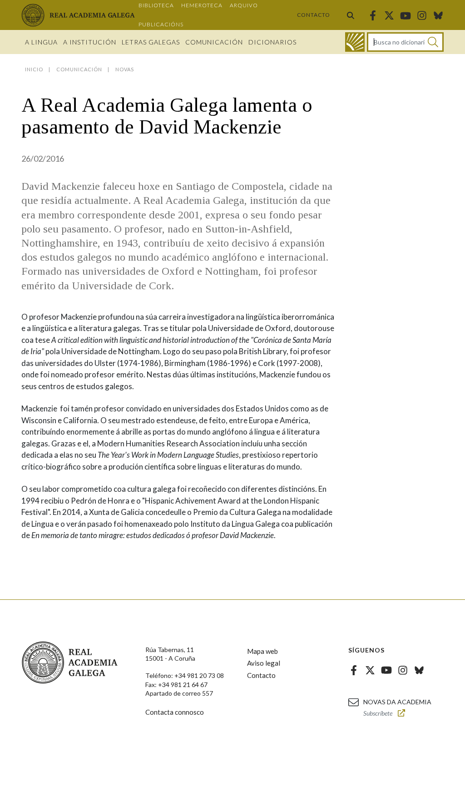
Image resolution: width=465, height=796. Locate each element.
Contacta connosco (174, 712)
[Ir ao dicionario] (355, 42)
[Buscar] (350, 15)
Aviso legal (263, 663)
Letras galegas (151, 42)
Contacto (313, 14)
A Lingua (41, 42)
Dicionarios (272, 42)
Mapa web (262, 651)
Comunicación (214, 42)
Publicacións (161, 24)
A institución (89, 42)
